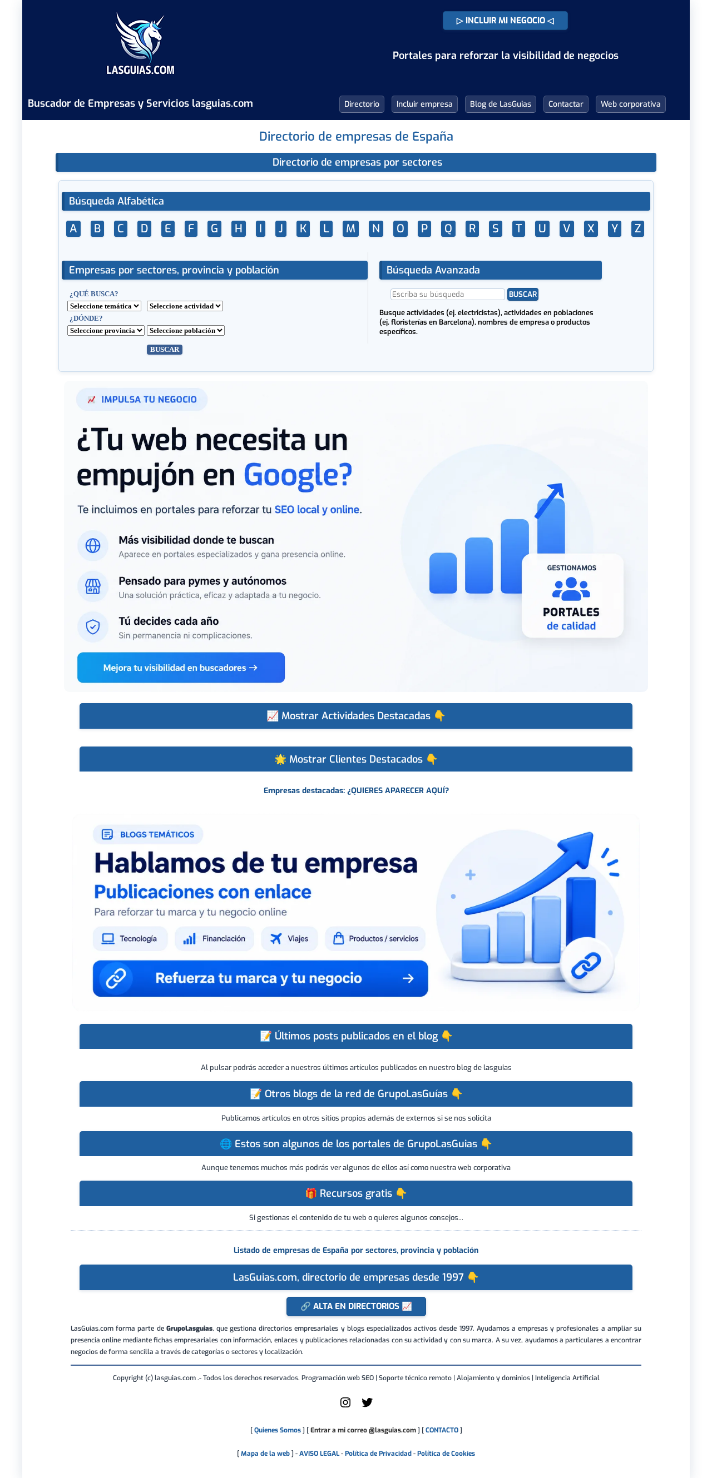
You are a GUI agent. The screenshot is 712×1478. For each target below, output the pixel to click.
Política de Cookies (446, 1453)
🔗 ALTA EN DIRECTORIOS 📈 (356, 1306)
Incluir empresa (425, 104)
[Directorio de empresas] (140, 82)
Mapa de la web (264, 1453)
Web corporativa (631, 104)
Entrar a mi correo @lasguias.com (363, 1430)
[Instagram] (345, 1406)
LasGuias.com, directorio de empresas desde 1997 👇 (356, 1277)
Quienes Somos (277, 1430)
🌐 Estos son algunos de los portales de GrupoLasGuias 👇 (356, 1144)
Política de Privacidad (378, 1453)
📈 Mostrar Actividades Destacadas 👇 (356, 716)
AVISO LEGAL (319, 1453)
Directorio (361, 104)
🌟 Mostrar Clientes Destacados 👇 (356, 759)
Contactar (566, 104)
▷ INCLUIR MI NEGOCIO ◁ (505, 20)
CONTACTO (442, 1430)
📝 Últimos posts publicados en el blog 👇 (356, 1036)
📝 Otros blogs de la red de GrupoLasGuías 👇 (356, 1094)
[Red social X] (367, 1406)
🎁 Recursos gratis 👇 (356, 1193)
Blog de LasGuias (500, 104)
